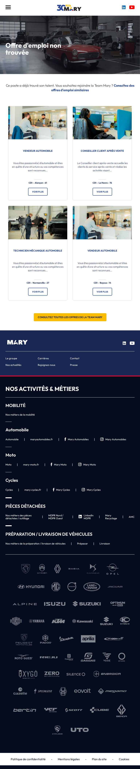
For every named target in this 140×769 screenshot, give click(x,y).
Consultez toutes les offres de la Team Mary (70, 317)
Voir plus (38, 191)
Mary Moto (60, 464)
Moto (8, 464)
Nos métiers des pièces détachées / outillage (18, 517)
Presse (74, 364)
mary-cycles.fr (32, 489)
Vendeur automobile (38, 150)
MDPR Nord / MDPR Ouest (55, 517)
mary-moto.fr (31, 464)
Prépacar (82, 543)
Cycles (9, 489)
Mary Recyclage (111, 517)
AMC (132, 516)
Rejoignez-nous (46, 364)
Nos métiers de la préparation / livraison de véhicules (35, 543)
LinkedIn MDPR (89, 517)
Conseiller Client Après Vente (102, 150)
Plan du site (99, 759)
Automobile (12, 439)
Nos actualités (13, 364)
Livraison (105, 543)
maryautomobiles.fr (41, 439)
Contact (74, 358)
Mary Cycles (63, 489)
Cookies (124, 759)
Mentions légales (69, 759)
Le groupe (11, 358)
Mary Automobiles (78, 439)
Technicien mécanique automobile (37, 250)
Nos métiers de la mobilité (20, 414)
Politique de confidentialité (28, 759)
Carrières (43, 358)
